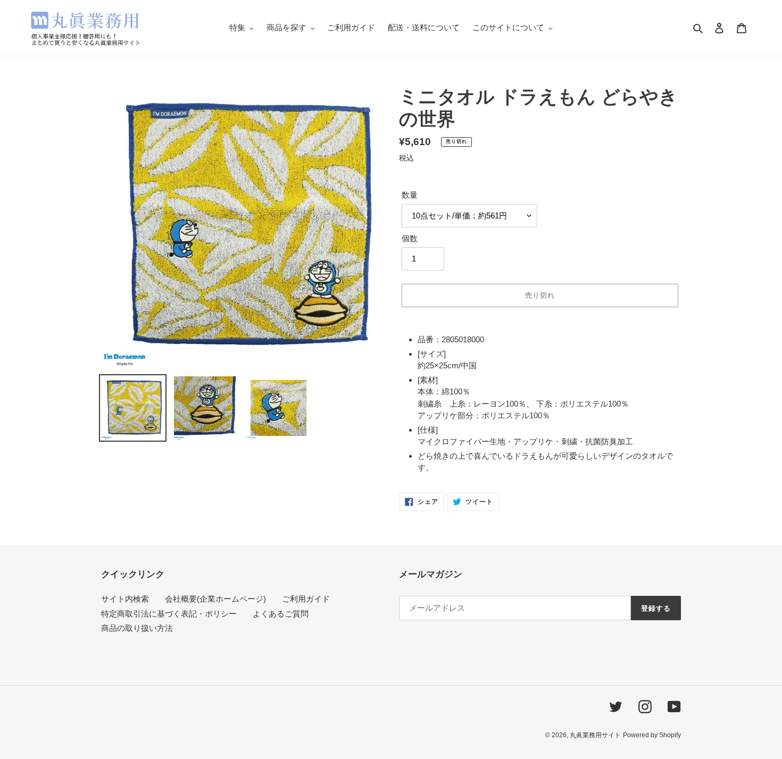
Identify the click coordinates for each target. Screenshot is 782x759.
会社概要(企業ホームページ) (215, 598)
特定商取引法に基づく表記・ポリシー (169, 613)
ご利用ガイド (306, 598)
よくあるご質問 (281, 613)
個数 (410, 238)
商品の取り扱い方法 (137, 627)
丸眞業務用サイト (595, 735)
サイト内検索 (125, 598)
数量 (410, 194)
